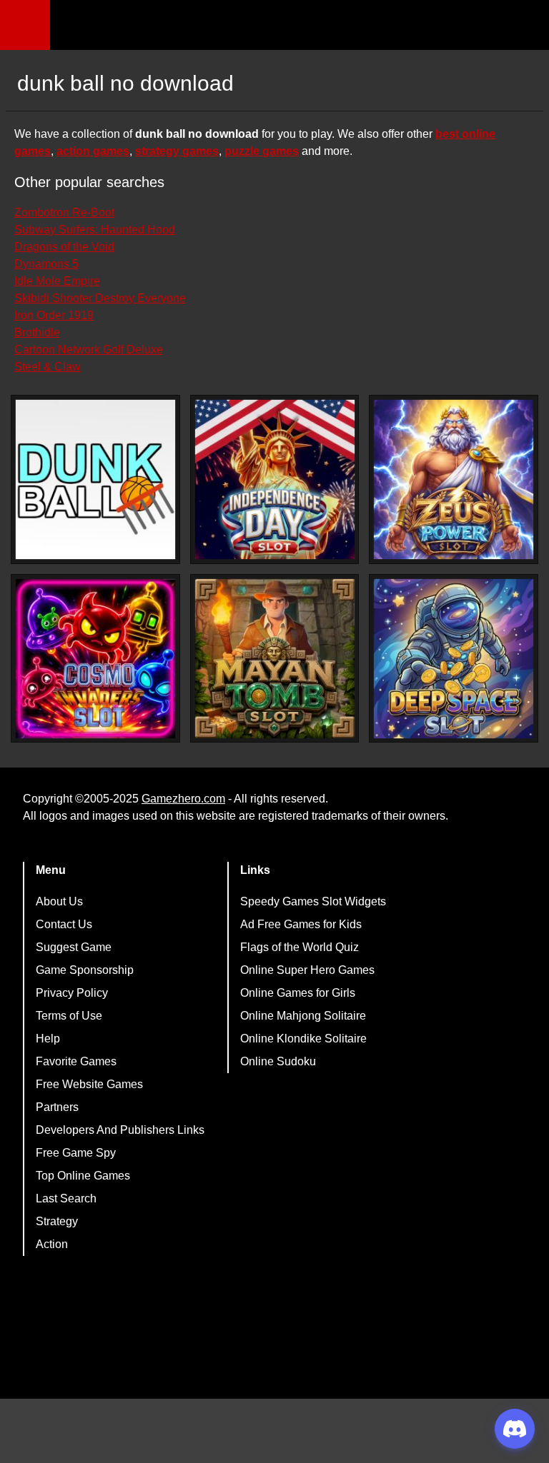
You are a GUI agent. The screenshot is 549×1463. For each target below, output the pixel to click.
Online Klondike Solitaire (303, 1038)
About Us (59, 901)
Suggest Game (74, 947)
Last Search (66, 1198)
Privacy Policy (72, 993)
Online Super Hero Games (307, 970)
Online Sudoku (278, 1061)
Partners (57, 1107)
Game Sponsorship (85, 970)
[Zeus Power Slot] (454, 479)
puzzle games (261, 151)
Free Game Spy (76, 1153)
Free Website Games (89, 1084)
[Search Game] (525, 28)
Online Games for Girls (297, 993)
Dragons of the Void (64, 247)
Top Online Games (83, 1176)
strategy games (177, 151)
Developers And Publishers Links (120, 1130)
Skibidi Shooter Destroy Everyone (100, 298)
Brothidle (37, 332)
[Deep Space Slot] (454, 659)
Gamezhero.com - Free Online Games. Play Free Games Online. (139, 25)
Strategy (57, 1221)
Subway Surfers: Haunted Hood (94, 229)
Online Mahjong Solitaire (303, 1016)
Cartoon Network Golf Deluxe (88, 349)
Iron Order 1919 (54, 315)
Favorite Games (76, 1061)
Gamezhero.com (183, 799)
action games (92, 151)
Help (48, 1038)
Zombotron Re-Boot (64, 212)
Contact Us (64, 924)
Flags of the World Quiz (299, 947)
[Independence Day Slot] (275, 479)
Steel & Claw (47, 367)
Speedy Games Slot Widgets (313, 901)
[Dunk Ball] (95, 479)
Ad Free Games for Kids (301, 924)
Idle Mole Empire (57, 281)
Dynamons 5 (46, 264)
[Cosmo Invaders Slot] (95, 659)
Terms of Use (69, 1016)
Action (52, 1244)
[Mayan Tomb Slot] (275, 659)
